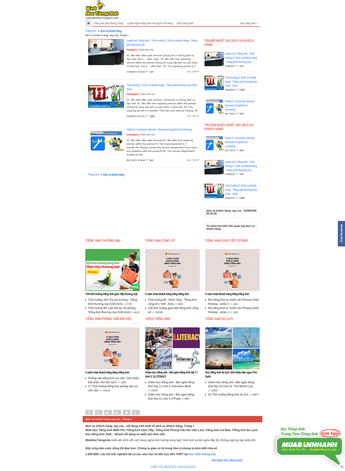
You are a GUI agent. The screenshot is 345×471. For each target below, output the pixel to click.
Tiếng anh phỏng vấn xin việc (108, 318)
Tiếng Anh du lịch (219, 318)
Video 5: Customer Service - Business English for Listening (159, 129)
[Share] (89, 412)
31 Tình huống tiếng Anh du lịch (228, 394)
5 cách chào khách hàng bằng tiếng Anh (167, 294)
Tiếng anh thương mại (103, 240)
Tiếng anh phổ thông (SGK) (108, 23)
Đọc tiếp (192, 72)
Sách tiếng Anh (184, 23)
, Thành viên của (140, 50)
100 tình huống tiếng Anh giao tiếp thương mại (111, 294)
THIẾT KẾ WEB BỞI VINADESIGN (172, 466)
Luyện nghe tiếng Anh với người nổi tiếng (150, 23)
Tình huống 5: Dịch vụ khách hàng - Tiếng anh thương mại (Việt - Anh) (241, 82)
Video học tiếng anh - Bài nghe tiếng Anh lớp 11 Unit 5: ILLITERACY (171, 374)
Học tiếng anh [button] (248, 23)
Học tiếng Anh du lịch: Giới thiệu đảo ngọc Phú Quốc (231, 374)
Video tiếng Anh (157, 318)
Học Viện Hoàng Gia (202, 454)
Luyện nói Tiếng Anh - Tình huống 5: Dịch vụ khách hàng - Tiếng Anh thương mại (241, 58)
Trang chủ (90, 31)
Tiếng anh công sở (160, 240)
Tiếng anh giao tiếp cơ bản (226, 240)
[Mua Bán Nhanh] (309, 436)
